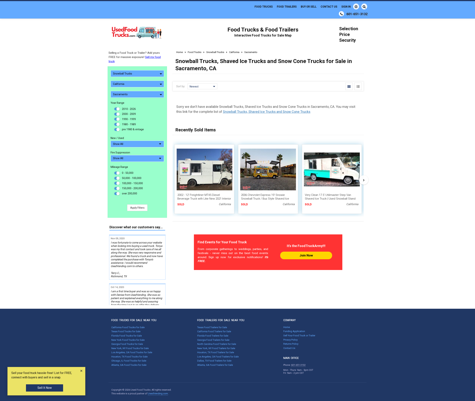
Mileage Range (119, 166)
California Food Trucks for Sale (128, 327)
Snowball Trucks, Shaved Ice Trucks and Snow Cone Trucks (266, 112)
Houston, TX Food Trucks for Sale (129, 356)
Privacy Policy (290, 339)
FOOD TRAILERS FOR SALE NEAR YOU (220, 320)
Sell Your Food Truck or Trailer (299, 335)
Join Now (306, 255)
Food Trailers (287, 6)
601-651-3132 (298, 365)
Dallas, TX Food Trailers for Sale (214, 360)
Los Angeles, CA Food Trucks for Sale (131, 352)
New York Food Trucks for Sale (128, 340)
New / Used (117, 138)
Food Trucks (264, 6)
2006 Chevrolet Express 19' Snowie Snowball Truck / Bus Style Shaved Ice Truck (265, 198)
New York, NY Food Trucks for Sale (130, 348)
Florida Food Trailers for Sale (212, 335)
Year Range (117, 102)
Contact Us (329, 6)
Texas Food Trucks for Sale (125, 331)
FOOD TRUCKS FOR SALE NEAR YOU (133, 320)
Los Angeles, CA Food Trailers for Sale (218, 356)
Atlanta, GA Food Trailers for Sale (215, 365)
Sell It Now (44, 388)
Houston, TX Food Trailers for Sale (215, 352)
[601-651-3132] (341, 13)
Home (286, 327)
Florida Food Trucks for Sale (126, 335)
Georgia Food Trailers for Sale (213, 340)
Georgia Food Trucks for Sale (127, 344)
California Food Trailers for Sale (214, 331)
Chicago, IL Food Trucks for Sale (128, 360)
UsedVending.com (158, 393)
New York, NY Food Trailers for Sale (216, 348)
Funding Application (294, 331)
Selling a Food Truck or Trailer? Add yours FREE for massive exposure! (135, 57)
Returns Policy (290, 343)
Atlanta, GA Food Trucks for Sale (128, 365)
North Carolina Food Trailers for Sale (216, 344)
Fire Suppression (120, 152)
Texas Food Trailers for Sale (212, 327)
